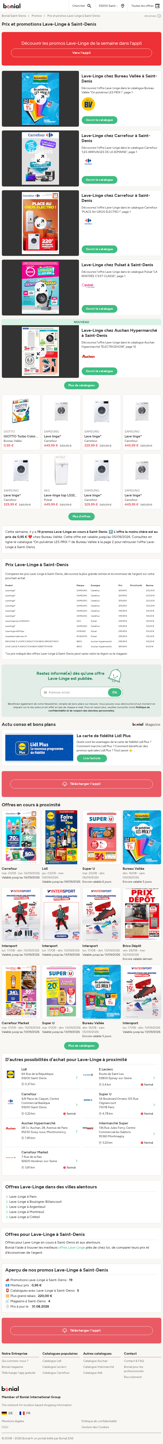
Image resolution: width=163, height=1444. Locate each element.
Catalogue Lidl (51, 1361)
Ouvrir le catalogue (99, 120)
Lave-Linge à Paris (23, 1197)
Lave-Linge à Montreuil (26, 1212)
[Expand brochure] (40, 99)
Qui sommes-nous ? (15, 1361)
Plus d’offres (82, 516)
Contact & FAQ (134, 1361)
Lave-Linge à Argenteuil (27, 1207)
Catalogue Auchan (95, 1361)
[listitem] (21, 422)
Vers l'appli (81, 53)
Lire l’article (91, 758)
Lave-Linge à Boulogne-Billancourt (35, 1202)
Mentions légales (13, 1421)
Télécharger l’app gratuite (18, 1373)
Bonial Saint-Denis (14, 15)
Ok (114, 692)
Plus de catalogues (81, 385)
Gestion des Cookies (95, 1427)
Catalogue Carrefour (56, 1373)
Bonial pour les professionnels (134, 1369)
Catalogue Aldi (92, 1373)
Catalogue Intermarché (98, 1367)
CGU (5, 1427)
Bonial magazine (12, 1367)
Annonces (150, 15)
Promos (37, 15)
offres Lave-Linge (71, 1247)
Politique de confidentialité (99, 1421)
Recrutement (133, 1377)
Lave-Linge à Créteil (24, 1217)
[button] (81, 99)
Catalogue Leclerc (54, 1367)
